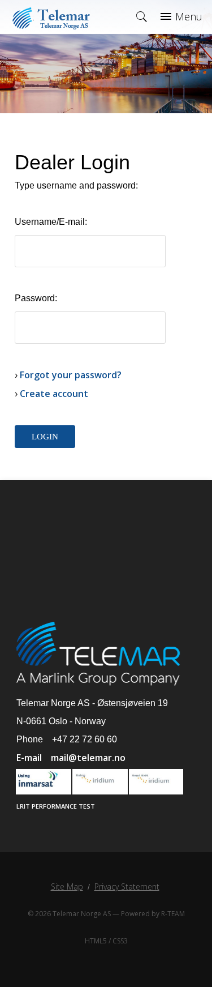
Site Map (67, 886)
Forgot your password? (71, 375)
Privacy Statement (126, 886)
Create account (54, 393)
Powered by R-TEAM (153, 913)
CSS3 (120, 941)
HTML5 (96, 941)
